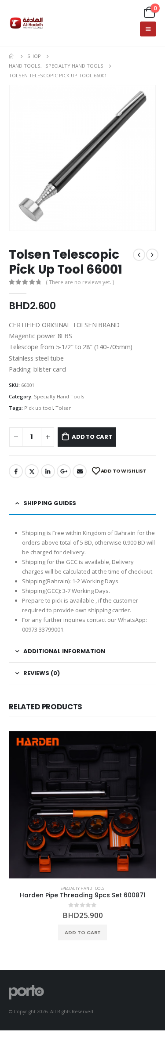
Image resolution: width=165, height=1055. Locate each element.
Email (80, 471)
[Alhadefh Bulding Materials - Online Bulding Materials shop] (26, 23)
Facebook (16, 471)
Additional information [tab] (64, 651)
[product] (82, 804)
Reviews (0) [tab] (41, 673)
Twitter (32, 471)
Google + (64, 471)
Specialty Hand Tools (59, 396)
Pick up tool (38, 408)
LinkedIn (48, 471)
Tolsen (63, 408)
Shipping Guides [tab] (49, 503)
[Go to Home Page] (12, 56)
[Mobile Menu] (148, 29)
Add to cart (92, 437)
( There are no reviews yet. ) (80, 282)
